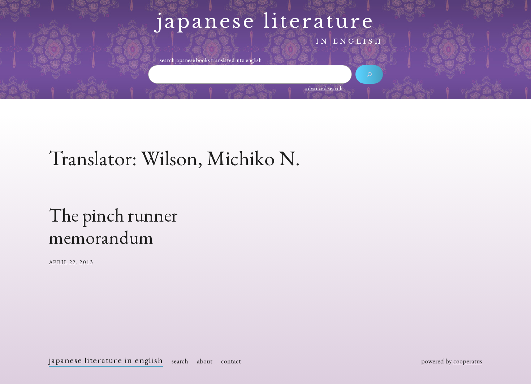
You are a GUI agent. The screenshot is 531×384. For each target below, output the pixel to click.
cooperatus (467, 361)
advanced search (323, 88)
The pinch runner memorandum (113, 226)
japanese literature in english (106, 361)
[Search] (369, 74)
